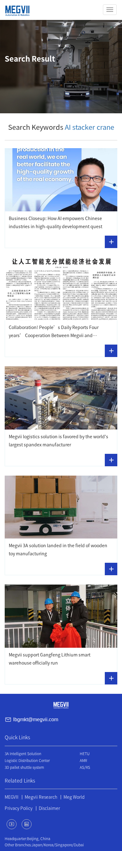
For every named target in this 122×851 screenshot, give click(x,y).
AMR (83, 760)
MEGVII (11, 797)
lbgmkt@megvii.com (35, 719)
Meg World (74, 797)
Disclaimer (49, 808)
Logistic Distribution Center (27, 760)
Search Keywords (61, 127)
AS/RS (85, 767)
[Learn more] (111, 242)
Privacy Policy (19, 808)
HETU (84, 753)
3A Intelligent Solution (23, 753)
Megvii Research (41, 797)
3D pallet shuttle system (24, 767)
